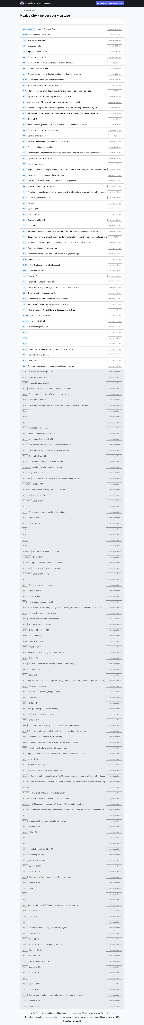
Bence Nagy (41, 1013)
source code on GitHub (78, 1013)
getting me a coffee (59, 1017)
